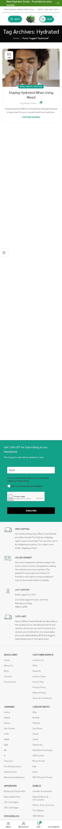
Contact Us (38, 660)
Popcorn (8, 760)
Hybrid (7, 717)
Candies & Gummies (42, 791)
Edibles (37, 785)
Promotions (10, 681)
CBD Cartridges (11, 807)
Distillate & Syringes (43, 750)
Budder (36, 717)
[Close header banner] (58, 3)
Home (16, 38)
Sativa (7, 722)
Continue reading (31, 117)
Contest (8, 676)
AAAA (6, 739)
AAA (6, 744)
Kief (34, 766)
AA (5, 750)
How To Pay (38, 681)
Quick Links (10, 654)
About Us (8, 665)
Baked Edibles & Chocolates (40, 798)
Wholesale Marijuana (14, 777)
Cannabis (9, 706)
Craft (6, 733)
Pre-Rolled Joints (12, 766)
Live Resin (37, 728)
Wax (35, 712)
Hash (35, 771)
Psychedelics (11, 816)
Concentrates (41, 706)
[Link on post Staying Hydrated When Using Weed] (31, 68)
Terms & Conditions (42, 697)
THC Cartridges (11, 802)
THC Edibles (38, 810)
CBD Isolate (38, 755)
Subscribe (31, 510)
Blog (22, 86)
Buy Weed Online (28, 103)
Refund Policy (39, 692)
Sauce (36, 733)
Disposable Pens (12, 796)
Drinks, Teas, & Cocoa (43, 804)
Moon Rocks (39, 760)
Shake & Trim (10, 771)
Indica (7, 712)
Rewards (37, 670)
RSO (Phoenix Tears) (42, 777)
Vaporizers (10, 785)
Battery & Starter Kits (14, 791)
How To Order (39, 676)
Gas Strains (9, 728)
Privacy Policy (39, 687)
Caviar (35, 739)
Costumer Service (43, 654)
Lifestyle (37, 86)
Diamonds (37, 744)
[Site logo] (30, 18)
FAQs (35, 665)
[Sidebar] (4, 253)
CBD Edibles (38, 815)
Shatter (36, 722)
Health (29, 86)
